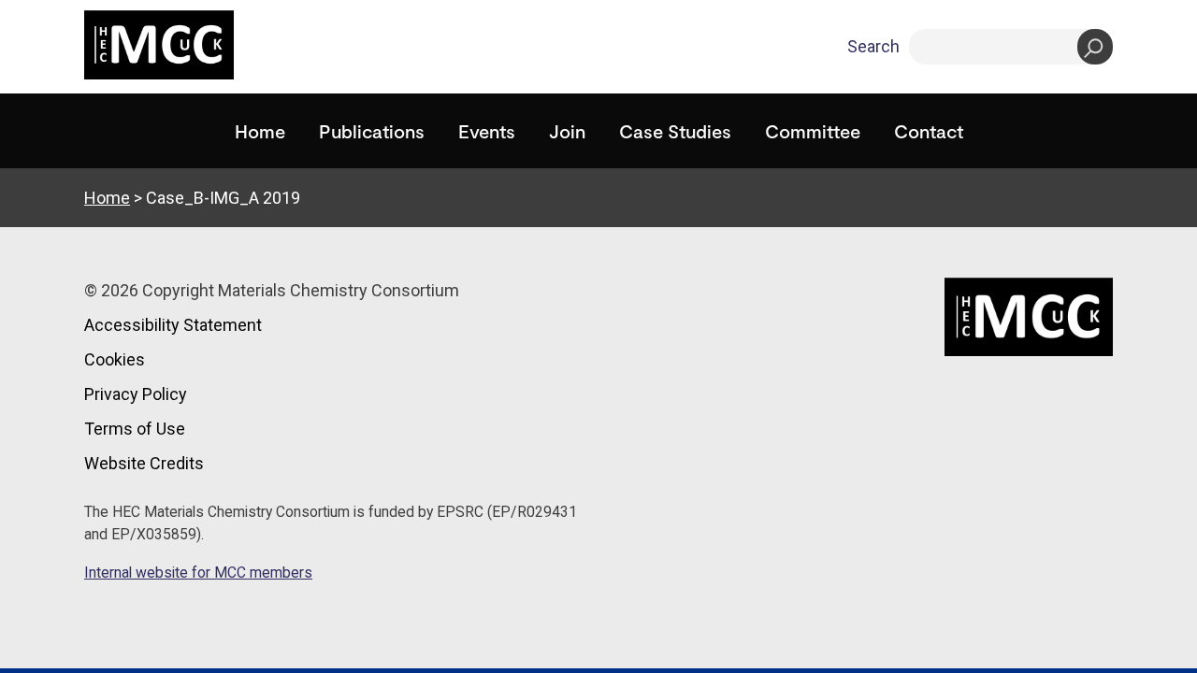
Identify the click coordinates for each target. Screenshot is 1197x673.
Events (486, 131)
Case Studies (675, 131)
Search (873, 46)
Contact (928, 131)
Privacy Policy (135, 394)
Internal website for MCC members (198, 572)
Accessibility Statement (173, 325)
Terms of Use (134, 428)
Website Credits (144, 463)
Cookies (114, 359)
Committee (812, 131)
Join (567, 131)
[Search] (1095, 46)
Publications (372, 131)
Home (260, 131)
